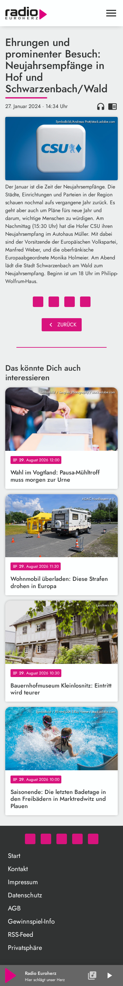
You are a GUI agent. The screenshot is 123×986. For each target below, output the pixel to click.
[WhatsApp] (30, 839)
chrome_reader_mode (112, 106)
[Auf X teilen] (54, 301)
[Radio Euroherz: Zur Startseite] (53, 13)
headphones (100, 106)
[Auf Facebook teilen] (38, 301)
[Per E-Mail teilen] (85, 301)
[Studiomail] (77, 839)
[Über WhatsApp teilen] (69, 301)
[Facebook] (46, 839)
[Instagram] (61, 839)
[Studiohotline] (93, 839)
